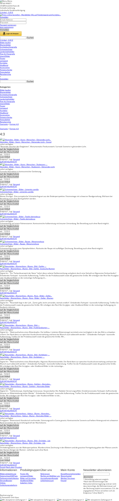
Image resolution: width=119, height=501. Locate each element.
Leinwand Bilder (26, 476)
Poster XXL (24, 474)
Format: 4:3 (14, 124)
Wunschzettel (66, 476)
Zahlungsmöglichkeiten (9, 478)
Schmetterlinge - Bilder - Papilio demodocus (17, 219)
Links (42, 480)
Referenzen (45, 474)
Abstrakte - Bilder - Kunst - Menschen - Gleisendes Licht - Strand (25, 142)
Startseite (4, 124)
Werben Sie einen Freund (68, 479)
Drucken (18, 467)
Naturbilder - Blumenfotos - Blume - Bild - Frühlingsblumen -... (24, 327)
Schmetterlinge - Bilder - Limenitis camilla (17, 192)
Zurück (3, 467)
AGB (12, 476)
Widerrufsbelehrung (8, 474)
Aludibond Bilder (27, 480)
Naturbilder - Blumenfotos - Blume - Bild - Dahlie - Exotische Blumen (27, 268)
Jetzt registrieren (6, 27)
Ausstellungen (46, 478)
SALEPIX (16, 495)
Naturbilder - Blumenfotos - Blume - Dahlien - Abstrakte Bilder (25, 386)
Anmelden (4, 17)
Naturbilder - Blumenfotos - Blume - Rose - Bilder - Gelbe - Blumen (26, 298)
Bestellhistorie (66, 474)
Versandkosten (6, 480)
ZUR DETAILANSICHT (8, 161)
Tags (16, 476)
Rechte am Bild (46, 476)
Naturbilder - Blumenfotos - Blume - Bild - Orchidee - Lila (22, 443)
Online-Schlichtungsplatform (8, 484)
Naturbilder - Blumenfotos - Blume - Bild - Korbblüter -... (22, 357)
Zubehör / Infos (26, 483)
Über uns (56, 476)
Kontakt (55, 478)
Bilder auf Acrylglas (28, 478)
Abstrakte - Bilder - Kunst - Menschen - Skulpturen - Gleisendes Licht (27, 167)
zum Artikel (5, 157)
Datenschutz (5, 476)
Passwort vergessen (8, 25)
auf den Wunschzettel (9, 152)
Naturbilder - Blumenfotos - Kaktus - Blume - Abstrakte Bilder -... (25, 416)
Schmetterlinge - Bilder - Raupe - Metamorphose (19, 244)
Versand (16, 159)
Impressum (49, 480)
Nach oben (10, 467)
